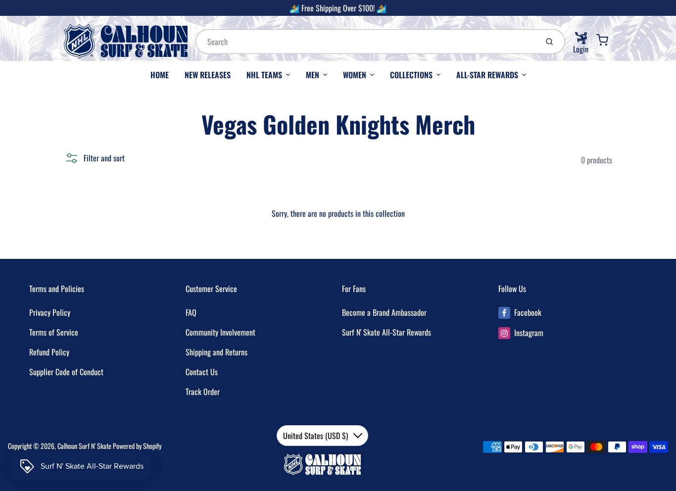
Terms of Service (53, 332)
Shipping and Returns (216, 352)
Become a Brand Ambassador (384, 312)
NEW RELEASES (208, 75)
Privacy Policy (49, 312)
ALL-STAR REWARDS (487, 75)
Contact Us (202, 372)
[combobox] (365, 41)
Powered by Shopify (137, 446)
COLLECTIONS (411, 75)
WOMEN (354, 75)
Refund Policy (49, 352)
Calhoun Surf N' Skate (84, 446)
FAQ (191, 312)
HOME (159, 75)
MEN (312, 75)
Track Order (203, 391)
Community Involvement (220, 332)
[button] (94, 158)
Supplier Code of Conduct (66, 372)
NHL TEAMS (264, 75)
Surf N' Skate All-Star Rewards (386, 332)
